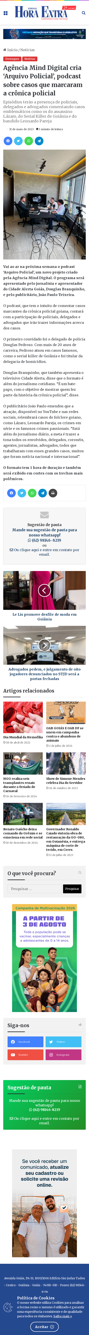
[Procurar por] (83, 14)
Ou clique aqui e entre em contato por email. (46, 1120)
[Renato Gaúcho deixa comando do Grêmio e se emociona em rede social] (23, 814)
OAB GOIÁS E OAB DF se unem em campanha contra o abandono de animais (65, 734)
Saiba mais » (62, 1316)
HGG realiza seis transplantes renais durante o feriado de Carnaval (19, 785)
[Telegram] (39, 141)
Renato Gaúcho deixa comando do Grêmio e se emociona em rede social (23, 833)
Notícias (27, 50)
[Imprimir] (53, 493)
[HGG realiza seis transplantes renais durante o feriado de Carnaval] (23, 763)
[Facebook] (8, 141)
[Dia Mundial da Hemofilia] (23, 717)
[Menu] (5, 14)
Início (12, 50)
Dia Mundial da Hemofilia (23, 737)
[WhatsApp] (28, 141)
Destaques (12, 58)
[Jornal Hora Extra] (44, 13)
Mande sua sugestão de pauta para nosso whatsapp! (44, 535)
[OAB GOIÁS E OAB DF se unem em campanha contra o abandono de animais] (66, 713)
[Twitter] (18, 141)
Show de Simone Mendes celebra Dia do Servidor (65, 781)
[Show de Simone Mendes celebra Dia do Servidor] (66, 763)
